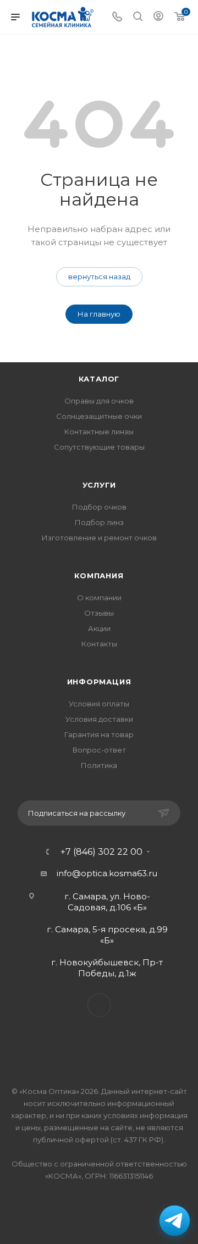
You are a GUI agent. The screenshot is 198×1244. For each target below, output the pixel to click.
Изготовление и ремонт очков (99, 537)
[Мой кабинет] (158, 17)
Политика (99, 765)
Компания (98, 575)
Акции (99, 628)
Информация (99, 681)
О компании (99, 597)
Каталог (99, 378)
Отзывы (99, 613)
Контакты (99, 643)
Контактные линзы (99, 431)
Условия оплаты (99, 703)
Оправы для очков (99, 400)
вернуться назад (99, 276)
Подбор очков (99, 506)
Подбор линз (99, 522)
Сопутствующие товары (99, 447)
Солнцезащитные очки (99, 416)
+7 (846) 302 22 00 (101, 852)
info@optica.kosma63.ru (107, 873)
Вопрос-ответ (99, 749)
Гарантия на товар (99, 734)
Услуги (99, 484)
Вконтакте (99, 1005)
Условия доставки (99, 719)
